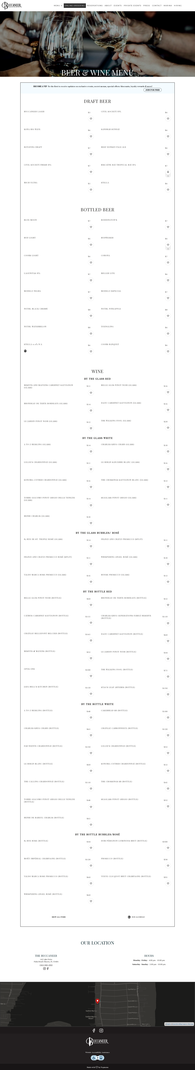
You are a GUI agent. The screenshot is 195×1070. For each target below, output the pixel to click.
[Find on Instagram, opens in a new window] (44, 969)
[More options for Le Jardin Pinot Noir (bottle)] (168, 659)
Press (146, 6)
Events (118, 6)
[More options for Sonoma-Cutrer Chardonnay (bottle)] (168, 771)
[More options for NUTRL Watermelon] (91, 333)
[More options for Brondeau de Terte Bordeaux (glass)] (91, 410)
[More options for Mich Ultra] (91, 189)
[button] (58, 5)
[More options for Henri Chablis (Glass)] (91, 523)
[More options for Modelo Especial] (168, 298)
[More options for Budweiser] (168, 245)
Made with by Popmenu (55, 1067)
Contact (157, 6)
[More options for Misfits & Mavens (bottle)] (91, 658)
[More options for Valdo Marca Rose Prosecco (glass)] (91, 582)
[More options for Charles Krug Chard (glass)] (168, 451)
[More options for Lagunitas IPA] (91, 280)
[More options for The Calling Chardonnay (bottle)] (91, 788)
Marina (168, 6)
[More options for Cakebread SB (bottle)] (168, 717)
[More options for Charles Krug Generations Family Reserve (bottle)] (168, 623)
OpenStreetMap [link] (177, 1024)
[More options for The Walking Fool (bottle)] (168, 676)
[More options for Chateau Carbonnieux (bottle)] (168, 735)
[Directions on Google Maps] (97, 1004)
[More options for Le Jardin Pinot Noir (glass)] (91, 428)
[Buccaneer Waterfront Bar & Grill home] (12, 6)
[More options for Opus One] (91, 676)
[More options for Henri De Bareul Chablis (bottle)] (91, 824)
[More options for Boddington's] (168, 227)
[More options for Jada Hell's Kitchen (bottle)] (91, 694)
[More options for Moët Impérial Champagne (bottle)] (91, 865)
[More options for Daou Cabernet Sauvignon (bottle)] (168, 641)
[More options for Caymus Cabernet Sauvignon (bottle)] (91, 622)
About (108, 6)
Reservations (95, 6)
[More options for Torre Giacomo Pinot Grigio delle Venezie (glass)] (91, 505)
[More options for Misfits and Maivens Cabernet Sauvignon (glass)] (91, 393)
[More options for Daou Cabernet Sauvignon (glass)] (168, 410)
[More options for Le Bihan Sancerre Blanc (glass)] (168, 469)
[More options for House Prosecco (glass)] (168, 582)
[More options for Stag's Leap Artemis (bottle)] (168, 694)
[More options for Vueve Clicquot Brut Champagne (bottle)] (168, 883)
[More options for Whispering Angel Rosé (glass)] (168, 564)
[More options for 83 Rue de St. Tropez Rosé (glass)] (91, 546)
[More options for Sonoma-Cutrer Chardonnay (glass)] (91, 487)
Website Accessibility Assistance (97, 1052)
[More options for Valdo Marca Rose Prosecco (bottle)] (91, 883)
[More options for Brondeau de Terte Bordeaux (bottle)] (168, 605)
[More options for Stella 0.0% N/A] (91, 351)
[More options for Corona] (168, 262)
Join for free (152, 90)
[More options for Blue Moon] (91, 227)
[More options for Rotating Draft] (91, 154)
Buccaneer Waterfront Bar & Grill (97, 1041)
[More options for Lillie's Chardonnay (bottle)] (168, 753)
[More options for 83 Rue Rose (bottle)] (91, 848)
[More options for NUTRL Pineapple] (168, 316)
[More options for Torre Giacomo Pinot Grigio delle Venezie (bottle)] (91, 807)
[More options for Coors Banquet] (168, 351)
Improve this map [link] (187, 1024)
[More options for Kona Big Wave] (91, 136)
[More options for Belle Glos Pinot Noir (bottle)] (91, 605)
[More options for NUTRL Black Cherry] (91, 316)
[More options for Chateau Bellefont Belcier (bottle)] (91, 640)
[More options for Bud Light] (91, 245)
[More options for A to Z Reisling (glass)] (91, 451)
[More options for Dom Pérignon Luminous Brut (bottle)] (168, 848)
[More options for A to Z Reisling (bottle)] (91, 717)
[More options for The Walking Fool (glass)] (168, 427)
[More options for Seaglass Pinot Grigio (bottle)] (168, 806)
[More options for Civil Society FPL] (168, 118)
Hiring (178, 6)
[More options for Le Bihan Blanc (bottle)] (91, 771)
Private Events (132, 6)
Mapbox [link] (168, 1024)
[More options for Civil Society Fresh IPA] (91, 172)
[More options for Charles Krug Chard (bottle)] (91, 735)
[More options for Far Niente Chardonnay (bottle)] (91, 753)
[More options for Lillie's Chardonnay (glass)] (91, 469)
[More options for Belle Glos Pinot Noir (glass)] (168, 392)
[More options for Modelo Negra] (91, 298)
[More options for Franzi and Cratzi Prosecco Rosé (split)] (91, 564)
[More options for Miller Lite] (168, 280)
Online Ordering (75, 6)
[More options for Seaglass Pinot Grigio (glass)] (168, 505)
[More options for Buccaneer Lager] (91, 118)
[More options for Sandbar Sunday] (168, 136)
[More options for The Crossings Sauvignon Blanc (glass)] (168, 487)
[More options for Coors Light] (91, 262)
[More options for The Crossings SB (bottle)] (168, 788)
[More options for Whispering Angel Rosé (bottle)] (91, 901)
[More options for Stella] (168, 189)
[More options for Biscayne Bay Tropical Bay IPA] (168, 172)
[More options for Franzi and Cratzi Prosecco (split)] (168, 546)
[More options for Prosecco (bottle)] (168, 865)
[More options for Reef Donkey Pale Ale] (168, 154)
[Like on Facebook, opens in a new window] (47, 969)
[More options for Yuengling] (168, 333)
